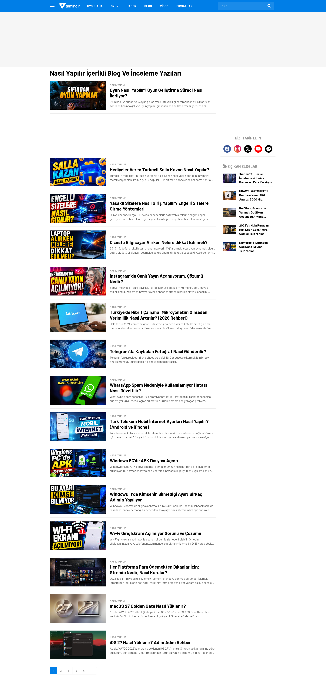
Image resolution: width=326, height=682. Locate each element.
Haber (131, 6)
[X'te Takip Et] (248, 149)
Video (164, 6)
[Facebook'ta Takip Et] (227, 149)
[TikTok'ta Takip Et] (268, 149)
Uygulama (95, 6)
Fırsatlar (184, 6)
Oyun (114, 6)
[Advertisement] (133, 133)
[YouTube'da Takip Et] (258, 149)
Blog (148, 6)
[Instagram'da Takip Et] (237, 149)
